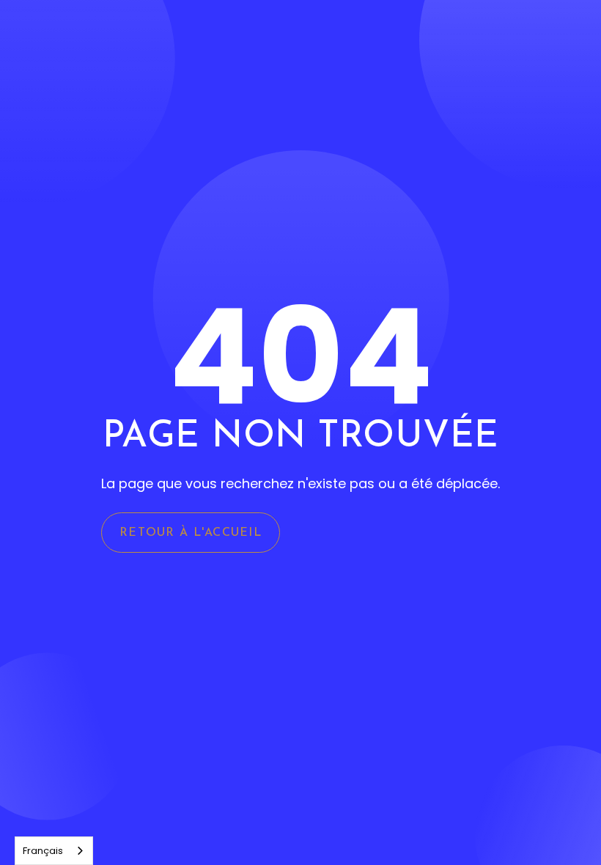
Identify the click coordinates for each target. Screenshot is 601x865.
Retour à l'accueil (190, 533)
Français (43, 851)
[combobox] (54, 850)
